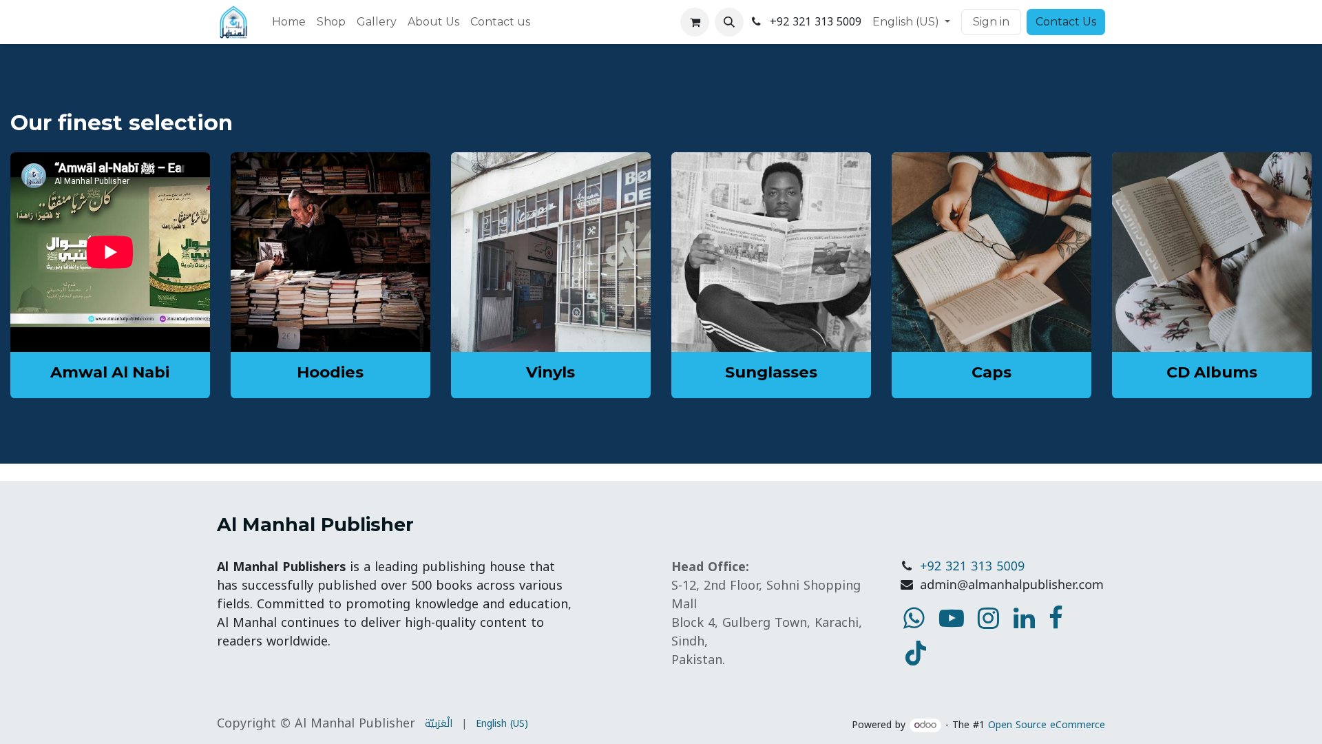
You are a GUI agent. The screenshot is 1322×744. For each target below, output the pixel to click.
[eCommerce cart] (694, 22)
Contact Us (1066, 21)
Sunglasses (771, 372)
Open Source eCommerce (1046, 725)
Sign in (991, 21)
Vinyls (550, 372)
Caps (991, 372)
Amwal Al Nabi (109, 372)
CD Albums (1211, 372)
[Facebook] (1056, 618)
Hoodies (330, 372)
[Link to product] (330, 252)
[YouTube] (916, 653)
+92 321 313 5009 (972, 567)
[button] (729, 22)
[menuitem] (288, 22)
